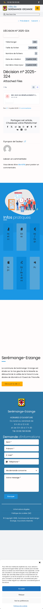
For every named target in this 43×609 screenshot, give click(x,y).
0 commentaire (25, 108)
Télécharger (11, 36)
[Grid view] (33, 87)
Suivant (34, 21)
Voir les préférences (21, 601)
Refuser (21, 595)
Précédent (24, 21)
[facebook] (39, 2)
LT (6, 108)
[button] (40, 562)
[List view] (37, 87)
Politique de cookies (20, 606)
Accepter (21, 589)
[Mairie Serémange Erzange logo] (17, 6)
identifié (21, 164)
